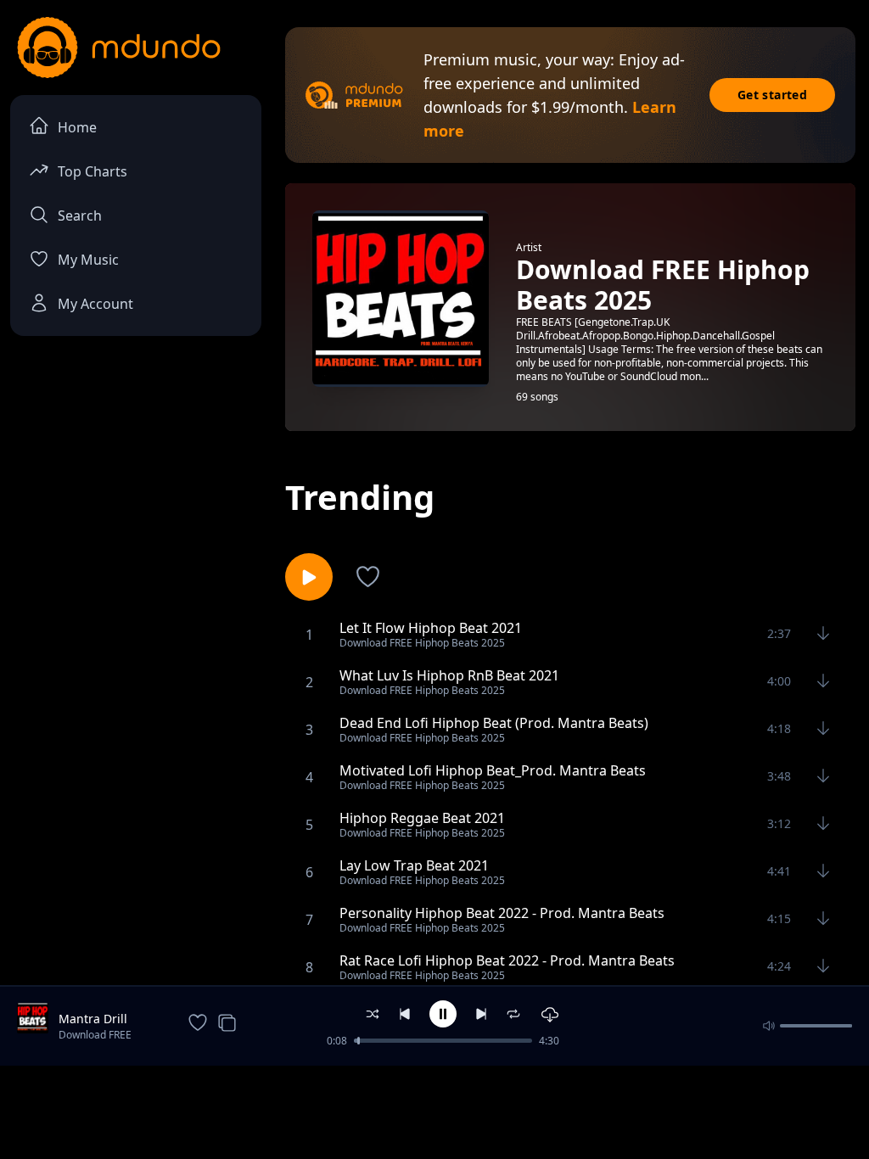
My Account (95, 303)
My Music (88, 259)
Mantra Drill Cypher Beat (93, 1019)
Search (80, 215)
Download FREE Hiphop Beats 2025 (104, 1035)
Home (77, 127)
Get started (772, 95)
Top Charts (92, 171)
